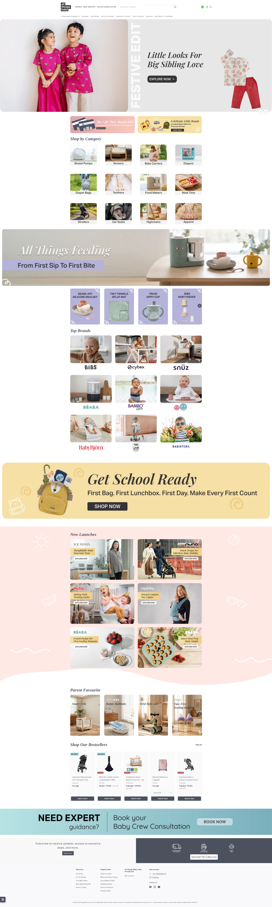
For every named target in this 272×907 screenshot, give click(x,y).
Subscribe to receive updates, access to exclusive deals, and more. (68, 845)
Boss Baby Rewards (83, 884)
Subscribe (68, 853)
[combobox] (148, 7)
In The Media (81, 877)
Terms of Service (106, 887)
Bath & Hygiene (107, 16)
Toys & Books (138, 16)
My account (129, 876)
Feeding (85, 16)
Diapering (95, 16)
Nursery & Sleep (123, 16)
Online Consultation (106, 7)
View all (198, 745)
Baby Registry (89, 7)
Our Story (79, 874)
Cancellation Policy (107, 880)
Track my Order (106, 874)
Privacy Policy (105, 891)
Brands (78, 7)
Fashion (149, 16)
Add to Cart (82, 799)
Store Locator (81, 887)
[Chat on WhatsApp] (203, 7)
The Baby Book (81, 880)
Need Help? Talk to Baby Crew (204, 857)
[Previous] (260, 112)
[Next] (266, 112)
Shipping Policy (106, 884)
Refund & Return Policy (109, 877)
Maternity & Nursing (164, 16)
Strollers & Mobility (70, 16)
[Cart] (211, 7)
